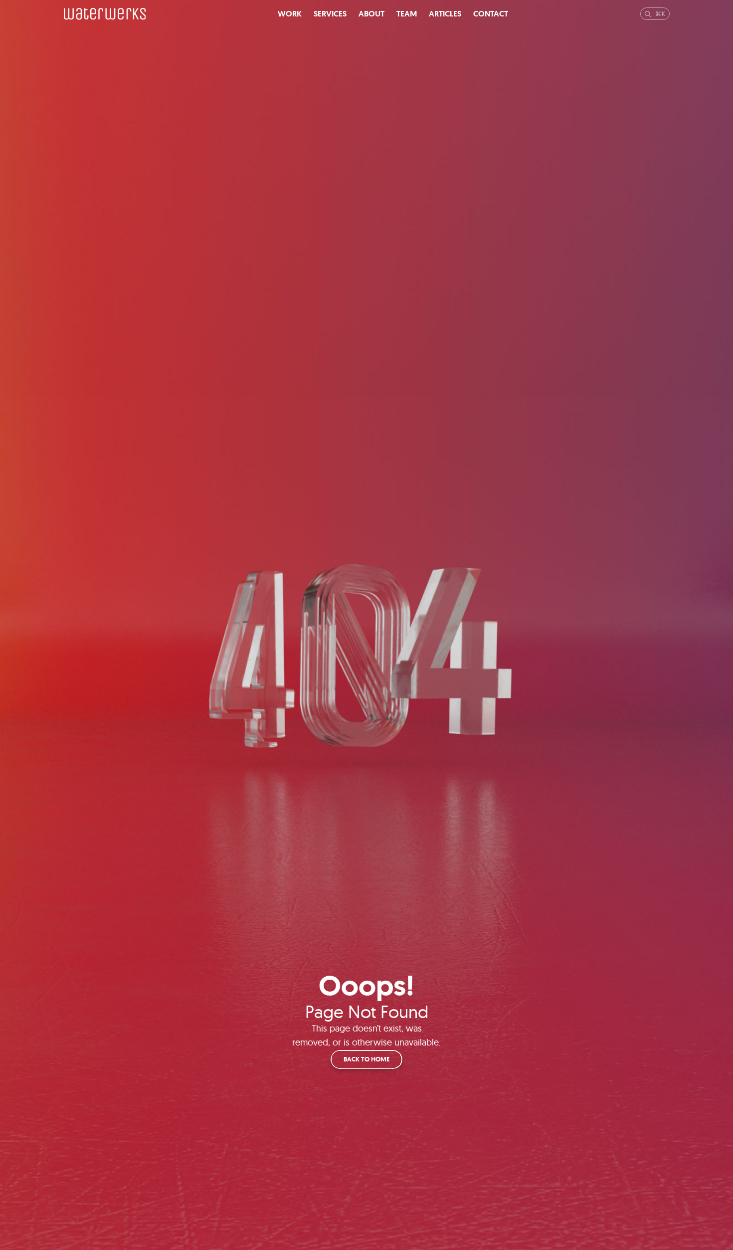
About (371, 13)
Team (406, 13)
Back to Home (366, 1059)
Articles (445, 13)
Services (330, 13)
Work (290, 13)
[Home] (105, 14)
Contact (490, 13)
